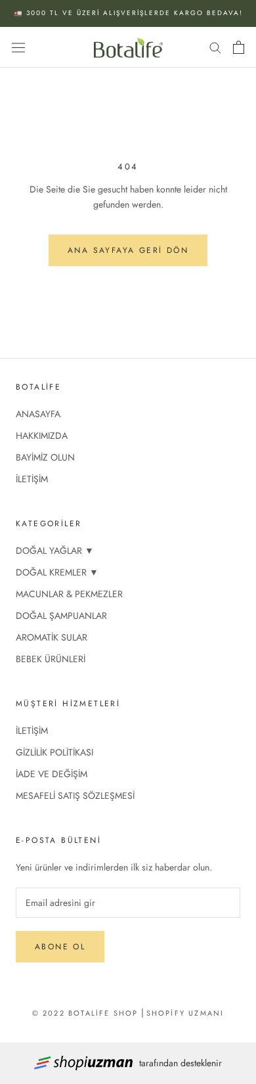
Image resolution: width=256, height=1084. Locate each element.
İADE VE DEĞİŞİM (51, 773)
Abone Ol (60, 947)
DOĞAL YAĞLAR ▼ (55, 550)
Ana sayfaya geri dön (128, 250)
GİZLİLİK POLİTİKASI (54, 752)
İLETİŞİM (32, 479)
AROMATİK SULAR (51, 637)
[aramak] (215, 47)
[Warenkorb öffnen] (238, 47)
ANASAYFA (38, 413)
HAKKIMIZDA (42, 435)
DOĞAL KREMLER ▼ (57, 572)
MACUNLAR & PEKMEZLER (69, 593)
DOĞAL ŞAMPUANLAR (61, 615)
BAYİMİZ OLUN (45, 457)
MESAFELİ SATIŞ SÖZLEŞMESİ (75, 795)
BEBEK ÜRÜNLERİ (50, 659)
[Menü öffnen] (18, 46)
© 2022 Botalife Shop (85, 1013)
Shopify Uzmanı (185, 1013)
